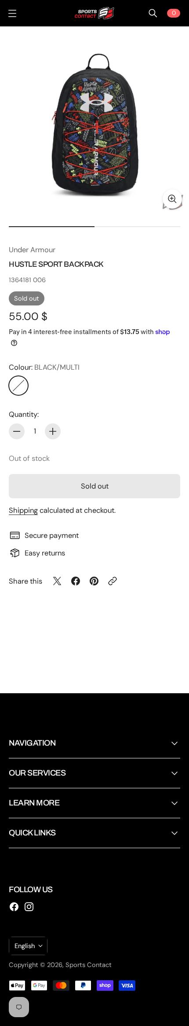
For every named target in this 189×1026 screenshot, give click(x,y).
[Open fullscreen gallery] (172, 199)
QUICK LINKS (32, 832)
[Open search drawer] (153, 13)
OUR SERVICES (37, 773)
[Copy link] (112, 581)
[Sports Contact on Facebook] (14, 906)
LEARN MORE (34, 802)
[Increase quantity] (53, 431)
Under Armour (32, 249)
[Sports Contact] (94, 13)
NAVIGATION (32, 743)
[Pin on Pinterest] (94, 581)
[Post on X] (57, 581)
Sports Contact (88, 964)
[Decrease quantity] (17, 431)
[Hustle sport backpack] (94, 121)
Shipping (23, 510)
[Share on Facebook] (76, 581)
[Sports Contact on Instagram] (29, 906)
